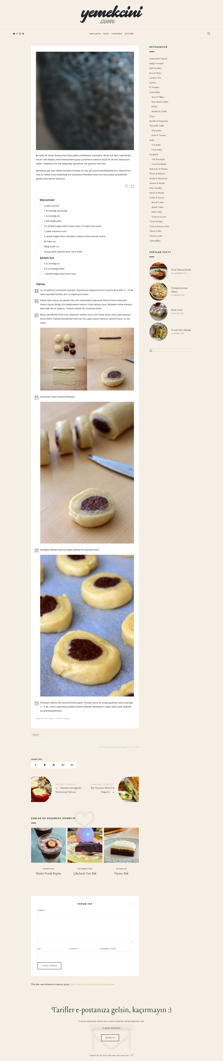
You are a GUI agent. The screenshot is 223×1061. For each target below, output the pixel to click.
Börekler (154, 106)
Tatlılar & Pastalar (109, 747)
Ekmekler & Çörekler (159, 111)
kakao (35, 734)
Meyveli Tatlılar (158, 202)
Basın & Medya (155, 73)
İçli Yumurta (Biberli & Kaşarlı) (112, 789)
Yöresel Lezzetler (155, 236)
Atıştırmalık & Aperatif (158, 58)
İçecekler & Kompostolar (158, 121)
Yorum (41, 910)
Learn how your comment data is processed (92, 984)
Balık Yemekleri (155, 68)
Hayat (152, 116)
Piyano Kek (121, 873)
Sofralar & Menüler (156, 193)
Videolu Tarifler (155, 231)
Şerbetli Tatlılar (130, 747)
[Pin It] (53, 765)
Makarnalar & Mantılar (158, 169)
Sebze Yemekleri (155, 188)
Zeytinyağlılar (154, 241)
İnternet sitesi (108, 949)
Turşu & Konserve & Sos (159, 226)
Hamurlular (156, 130)
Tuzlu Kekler (157, 150)
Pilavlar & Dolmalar (157, 173)
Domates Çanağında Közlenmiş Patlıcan (58, 789)
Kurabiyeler (153, 154)
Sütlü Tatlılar (157, 212)
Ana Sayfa (95, 34)
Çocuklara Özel (155, 78)
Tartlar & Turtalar (159, 217)
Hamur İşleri (154, 92)
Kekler (151, 140)
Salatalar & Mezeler (157, 183)
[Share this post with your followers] (44, 765)
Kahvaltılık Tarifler (156, 126)
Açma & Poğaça (158, 97)
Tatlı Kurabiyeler (158, 159)
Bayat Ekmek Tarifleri (160, 102)
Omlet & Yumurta (159, 135)
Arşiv (106, 34)
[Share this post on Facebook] (35, 765)
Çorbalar (152, 83)
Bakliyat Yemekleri (156, 63)
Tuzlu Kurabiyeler (159, 164)
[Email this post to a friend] (71, 765)
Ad (39, 949)
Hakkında (117, 34)
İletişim (129, 34)
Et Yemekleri (154, 87)
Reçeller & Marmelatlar (158, 178)
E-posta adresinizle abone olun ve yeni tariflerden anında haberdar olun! (111, 1021)
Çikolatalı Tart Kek (84, 873)
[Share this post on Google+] (62, 765)
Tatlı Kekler (156, 145)
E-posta (74, 949)
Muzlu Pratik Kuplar (48, 873)
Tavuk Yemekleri (156, 221)
